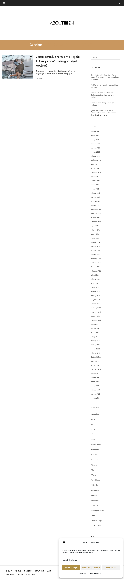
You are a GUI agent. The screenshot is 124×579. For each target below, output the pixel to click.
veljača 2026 (95, 156)
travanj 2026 (95, 148)
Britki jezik (95, 500)
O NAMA (9, 571)
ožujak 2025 (95, 201)
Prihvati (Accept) (71, 567)
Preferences (111, 567)
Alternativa (95, 490)
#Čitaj (93, 434)
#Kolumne (95, 449)
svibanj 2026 (95, 143)
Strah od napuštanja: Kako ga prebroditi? (102, 103)
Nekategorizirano (97, 510)
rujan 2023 (95, 275)
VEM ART (20, 574)
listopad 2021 (96, 369)
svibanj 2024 (95, 242)
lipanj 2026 (95, 139)
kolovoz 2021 (95, 377)
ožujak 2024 (95, 250)
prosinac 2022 (96, 312)
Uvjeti (49, 571)
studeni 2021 (95, 365)
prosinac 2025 (96, 164)
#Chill (93, 429)
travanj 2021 (95, 394)
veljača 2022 (95, 353)
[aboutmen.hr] (62, 23)
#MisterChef (95, 459)
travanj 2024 (95, 246)
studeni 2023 (95, 266)
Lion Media (10, 574)
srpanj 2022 (95, 332)
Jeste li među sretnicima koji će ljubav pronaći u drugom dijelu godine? (58, 61)
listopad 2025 (96, 172)
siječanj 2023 (96, 308)
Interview (94, 505)
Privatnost (39, 571)
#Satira (94, 470)
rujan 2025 (95, 176)
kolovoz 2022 (95, 328)
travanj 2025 (95, 197)
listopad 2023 (96, 271)
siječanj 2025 (96, 209)
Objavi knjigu (31, 574)
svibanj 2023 (95, 291)
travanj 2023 (95, 295)
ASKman (94, 495)
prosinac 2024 (96, 213)
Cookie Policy (83, 573)
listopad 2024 (96, 221)
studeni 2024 (96, 217)
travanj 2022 (95, 344)
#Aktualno (95, 414)
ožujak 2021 (95, 398)
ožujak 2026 (95, 152)
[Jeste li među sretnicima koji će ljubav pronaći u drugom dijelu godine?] (17, 67)
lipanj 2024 (95, 238)
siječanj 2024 (96, 258)
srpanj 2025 (95, 184)
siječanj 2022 (96, 357)
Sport (93, 515)
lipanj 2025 (95, 189)
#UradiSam (95, 480)
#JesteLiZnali (96, 444)
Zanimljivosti (96, 525)
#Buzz (93, 424)
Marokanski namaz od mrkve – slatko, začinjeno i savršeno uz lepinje (103, 94)
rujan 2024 (95, 225)
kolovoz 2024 (96, 230)
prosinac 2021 (96, 361)
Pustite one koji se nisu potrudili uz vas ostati (104, 86)
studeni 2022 (95, 316)
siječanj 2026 (96, 160)
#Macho (94, 454)
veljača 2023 (95, 303)
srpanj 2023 (95, 283)
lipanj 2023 (95, 287)
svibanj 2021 (95, 390)
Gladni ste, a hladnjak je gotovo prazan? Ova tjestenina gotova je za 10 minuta (105, 77)
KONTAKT (18, 571)
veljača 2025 (95, 205)
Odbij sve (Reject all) (91, 567)
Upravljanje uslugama (70, 560)
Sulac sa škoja (96, 520)
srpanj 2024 (95, 234)
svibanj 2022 (95, 340)
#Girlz (93, 439)
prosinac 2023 (96, 262)
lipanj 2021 (95, 385)
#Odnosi (94, 465)
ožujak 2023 (95, 299)
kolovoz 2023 (95, 279)
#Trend (93, 475)
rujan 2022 (95, 324)
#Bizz (93, 419)
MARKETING (28, 571)
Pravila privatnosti (95, 573)
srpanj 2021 (95, 381)
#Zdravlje (94, 485)
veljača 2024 (95, 254)
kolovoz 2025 (95, 180)
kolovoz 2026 (95, 131)
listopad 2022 (96, 320)
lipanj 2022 (95, 336)
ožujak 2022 (95, 349)
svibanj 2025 (95, 193)
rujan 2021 (94, 373)
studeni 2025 (95, 168)
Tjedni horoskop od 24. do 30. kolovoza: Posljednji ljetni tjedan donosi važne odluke (103, 112)
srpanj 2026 (95, 135)
